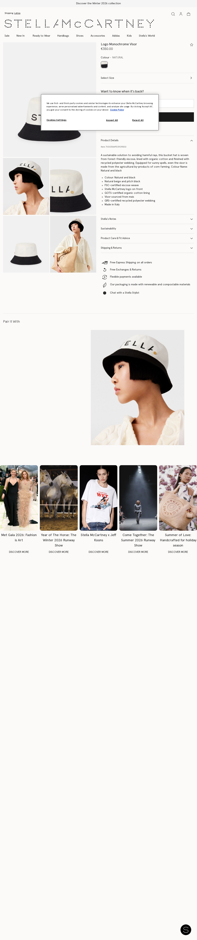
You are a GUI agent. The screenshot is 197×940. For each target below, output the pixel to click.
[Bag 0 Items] (188, 14)
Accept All (112, 120)
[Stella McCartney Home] (79, 23)
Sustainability (108, 228)
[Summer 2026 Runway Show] (138, 498)
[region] (100, 112)
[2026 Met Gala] (19, 498)
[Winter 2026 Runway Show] (59, 498)
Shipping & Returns (111, 248)
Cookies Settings (57, 120)
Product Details (110, 140)
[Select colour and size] (191, 44)
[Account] (181, 14)
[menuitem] (21, 35)
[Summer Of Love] (178, 498)
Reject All (138, 120)
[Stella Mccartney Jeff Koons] (99, 498)
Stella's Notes (108, 219)
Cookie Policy (117, 110)
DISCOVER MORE (19, 552)
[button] (26, 186)
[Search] (173, 14)
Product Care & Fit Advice (115, 238)
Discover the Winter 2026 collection (98, 3)
